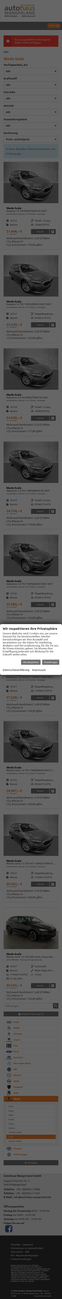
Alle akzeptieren (31, 662)
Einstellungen (50, 662)
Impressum (39, 669)
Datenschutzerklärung (16, 669)
